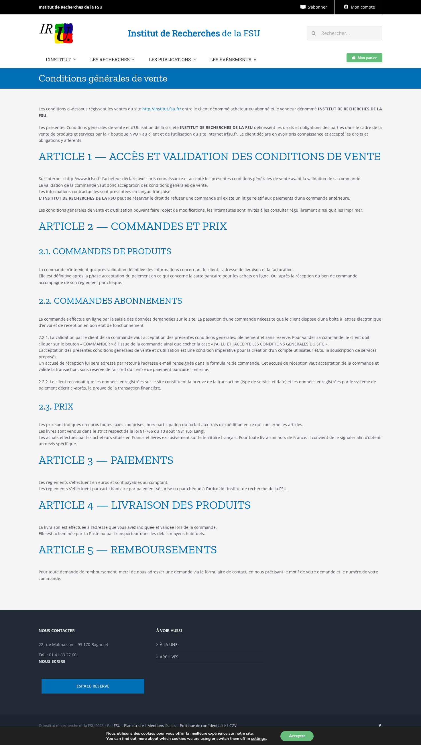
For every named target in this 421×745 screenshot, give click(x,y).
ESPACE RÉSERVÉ (92, 686)
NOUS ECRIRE (52, 661)
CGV (233, 725)
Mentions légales (161, 725)
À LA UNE (169, 644)
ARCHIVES (169, 656)
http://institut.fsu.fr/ (161, 109)
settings (258, 738)
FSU (117, 725)
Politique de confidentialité (203, 725)
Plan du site (134, 725)
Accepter (297, 736)
